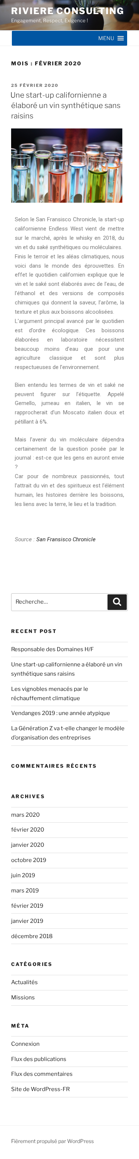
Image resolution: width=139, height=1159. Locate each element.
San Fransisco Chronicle (66, 539)
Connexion (25, 1044)
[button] (106, 38)
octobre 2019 (28, 860)
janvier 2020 (27, 845)
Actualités (24, 982)
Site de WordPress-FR (40, 1089)
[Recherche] (117, 602)
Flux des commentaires (42, 1074)
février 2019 (27, 905)
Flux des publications (38, 1059)
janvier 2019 (27, 921)
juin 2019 (23, 875)
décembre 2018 (32, 936)
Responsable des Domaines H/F (52, 649)
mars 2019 (25, 890)
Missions (23, 997)
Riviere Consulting (67, 11)
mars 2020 (25, 815)
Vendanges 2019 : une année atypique (60, 713)
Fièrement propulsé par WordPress (52, 1141)
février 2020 (27, 829)
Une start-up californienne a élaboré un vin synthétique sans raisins (65, 105)
